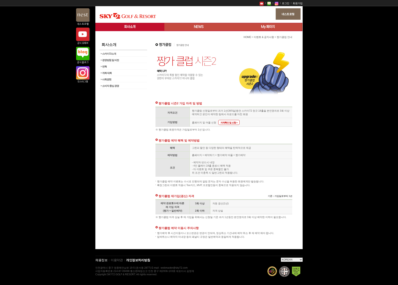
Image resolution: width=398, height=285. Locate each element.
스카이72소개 (108, 53)
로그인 (285, 3)
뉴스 (198, 27)
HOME (247, 37)
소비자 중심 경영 (110, 85)
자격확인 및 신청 (229, 122)
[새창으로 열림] (262, 3)
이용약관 (117, 260)
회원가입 (298, 3)
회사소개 (129, 27)
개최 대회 (106, 73)
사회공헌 (106, 79)
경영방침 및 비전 (110, 60)
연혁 (104, 66)
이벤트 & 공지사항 (264, 37)
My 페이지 (267, 27)
